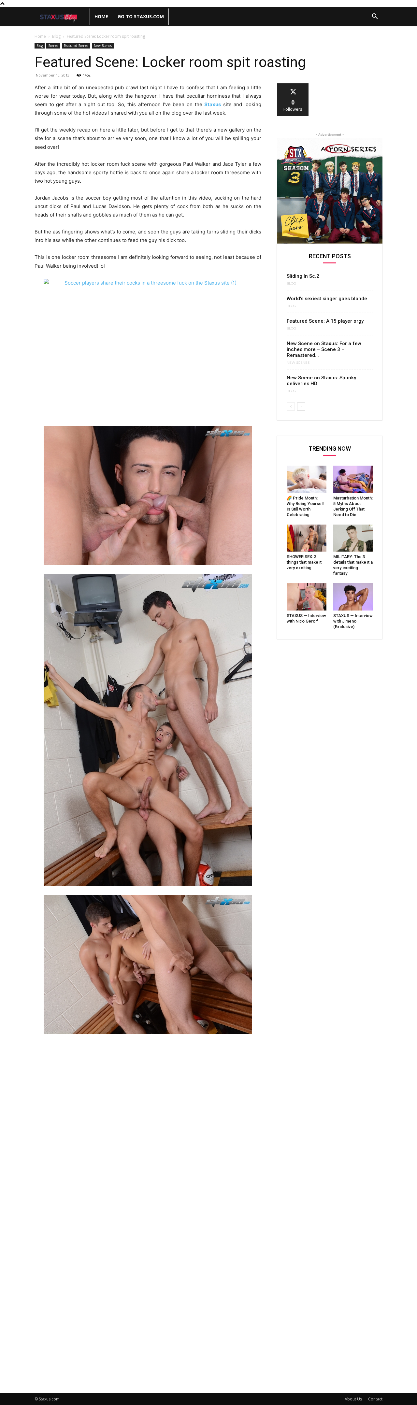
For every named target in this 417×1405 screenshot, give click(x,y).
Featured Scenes (76, 45)
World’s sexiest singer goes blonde (327, 299)
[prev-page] (291, 406)
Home (101, 16)
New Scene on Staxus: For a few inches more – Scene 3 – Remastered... (324, 349)
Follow (293, 85)
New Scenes (103, 45)
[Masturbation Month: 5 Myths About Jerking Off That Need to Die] (353, 479)
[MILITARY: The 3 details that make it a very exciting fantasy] (353, 538)
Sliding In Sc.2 (303, 276)
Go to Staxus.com (141, 16)
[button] (374, 17)
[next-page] (301, 406)
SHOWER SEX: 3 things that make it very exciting (304, 562)
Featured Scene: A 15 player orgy (325, 321)
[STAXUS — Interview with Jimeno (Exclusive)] (353, 597)
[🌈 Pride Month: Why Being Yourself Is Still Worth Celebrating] (306, 479)
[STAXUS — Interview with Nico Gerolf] (306, 597)
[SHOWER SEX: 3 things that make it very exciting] (306, 538)
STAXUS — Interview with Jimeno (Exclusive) (353, 621)
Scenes (53, 45)
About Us (353, 1399)
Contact (375, 1399)
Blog (56, 36)
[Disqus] (148, 1128)
